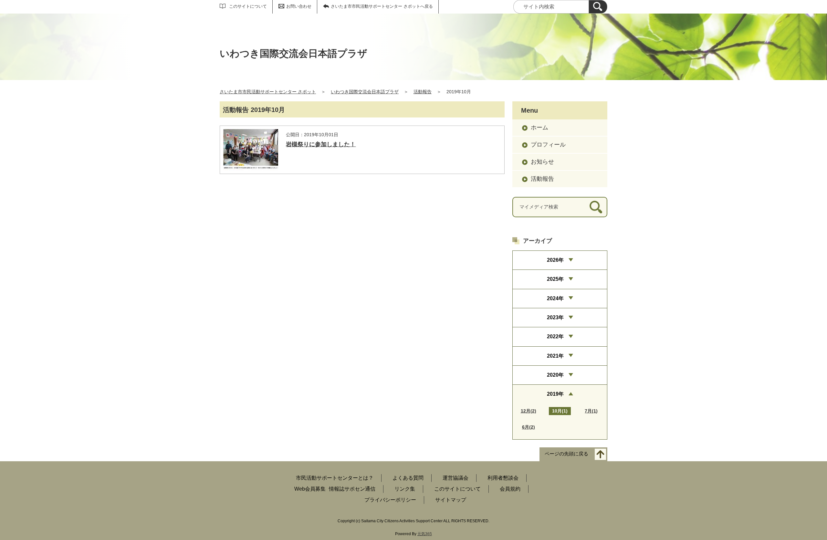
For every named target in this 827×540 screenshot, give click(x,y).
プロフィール (548, 144)
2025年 (555, 279)
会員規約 (510, 489)
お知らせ (542, 161)
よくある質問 (408, 478)
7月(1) (591, 410)
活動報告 (423, 91)
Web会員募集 (310, 489)
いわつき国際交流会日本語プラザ (365, 91)
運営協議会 (455, 478)
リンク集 (404, 489)
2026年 (555, 260)
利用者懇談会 (502, 478)
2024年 (555, 298)
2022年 (555, 336)
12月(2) (528, 410)
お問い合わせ (298, 6)
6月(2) (528, 427)
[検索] (598, 7)
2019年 (555, 394)
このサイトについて (248, 6)
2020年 (555, 375)
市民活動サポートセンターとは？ (334, 478)
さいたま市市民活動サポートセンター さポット (268, 91)
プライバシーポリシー (390, 500)
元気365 (424, 534)
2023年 (555, 317)
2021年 (555, 356)
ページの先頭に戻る (566, 453)
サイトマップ (450, 500)
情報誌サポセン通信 (352, 489)
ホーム (539, 127)
